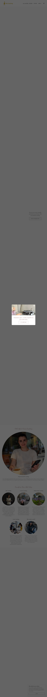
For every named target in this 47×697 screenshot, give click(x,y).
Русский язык (23, 322)
